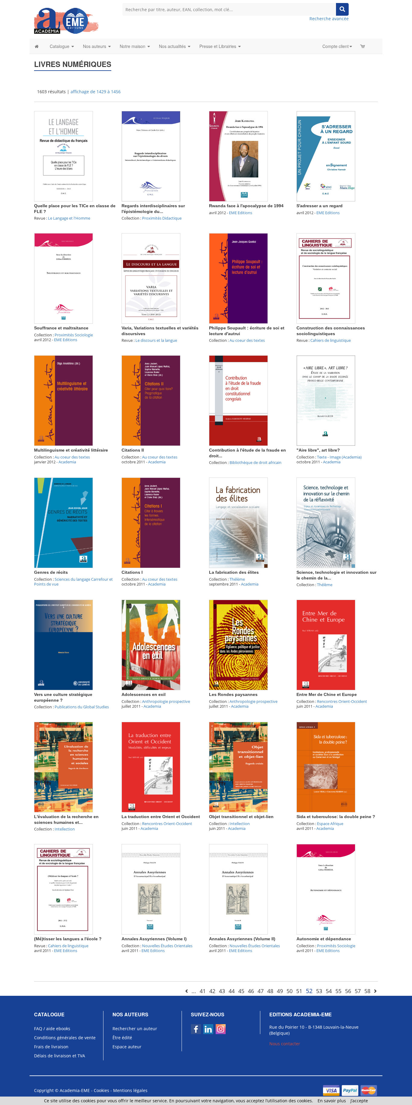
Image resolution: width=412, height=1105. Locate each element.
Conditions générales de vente (65, 1037)
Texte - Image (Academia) (339, 457)
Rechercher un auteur (135, 1028)
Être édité (122, 1037)
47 (261, 991)
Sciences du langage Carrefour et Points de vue (73, 581)
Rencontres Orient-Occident (342, 701)
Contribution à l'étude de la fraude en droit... (247, 453)
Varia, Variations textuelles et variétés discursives (160, 330)
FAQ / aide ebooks (52, 1028)
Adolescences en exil (144, 694)
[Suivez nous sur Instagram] (221, 1029)
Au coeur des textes (247, 340)
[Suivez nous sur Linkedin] (208, 1029)
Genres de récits (51, 572)
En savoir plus (332, 1100)
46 (251, 991)
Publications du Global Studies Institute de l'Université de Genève (71, 709)
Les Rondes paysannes (233, 694)
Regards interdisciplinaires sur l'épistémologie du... (153, 208)
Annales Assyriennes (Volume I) (154, 938)
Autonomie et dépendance (323, 938)
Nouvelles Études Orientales (167, 945)
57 (358, 991)
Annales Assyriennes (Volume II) (242, 938)
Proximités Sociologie (74, 335)
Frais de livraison (51, 1046)
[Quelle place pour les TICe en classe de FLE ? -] (63, 156)
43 (222, 991)
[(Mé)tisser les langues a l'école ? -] (63, 889)
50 (290, 991)
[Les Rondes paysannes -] (238, 644)
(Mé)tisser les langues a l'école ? (68, 938)
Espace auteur (127, 1046)
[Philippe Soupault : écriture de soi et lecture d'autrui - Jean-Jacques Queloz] (238, 278)
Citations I (132, 572)
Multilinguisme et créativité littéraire (71, 450)
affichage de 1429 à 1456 (96, 91)
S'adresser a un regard (319, 205)
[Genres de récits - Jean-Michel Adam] (63, 522)
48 (270, 991)
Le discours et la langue (156, 340)
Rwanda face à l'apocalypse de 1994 (246, 205)
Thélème (237, 579)
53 (319, 991)
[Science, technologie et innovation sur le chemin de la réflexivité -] (325, 522)
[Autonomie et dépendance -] (325, 889)
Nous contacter (284, 1043)
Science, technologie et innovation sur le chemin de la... (336, 575)
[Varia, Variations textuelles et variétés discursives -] (151, 278)
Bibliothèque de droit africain (255, 462)
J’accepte (359, 1100)
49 (280, 991)
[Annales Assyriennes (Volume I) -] (151, 889)
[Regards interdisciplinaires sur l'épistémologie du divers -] (151, 156)
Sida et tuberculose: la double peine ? (335, 816)
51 (299, 991)
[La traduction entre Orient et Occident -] (151, 767)
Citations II (133, 450)
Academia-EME (75, 1090)
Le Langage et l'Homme (69, 218)
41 (203, 991)
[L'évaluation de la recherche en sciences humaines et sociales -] (63, 767)
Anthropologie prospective (166, 701)
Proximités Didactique (162, 218)
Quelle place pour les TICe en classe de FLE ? (75, 208)
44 (232, 991)
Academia (67, 462)
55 (338, 991)
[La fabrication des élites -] (238, 522)
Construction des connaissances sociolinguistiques (330, 330)
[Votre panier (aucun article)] (363, 46)
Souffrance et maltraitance (61, 327)
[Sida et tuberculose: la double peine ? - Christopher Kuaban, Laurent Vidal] (325, 767)
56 (348, 991)
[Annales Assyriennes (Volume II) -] (238, 889)
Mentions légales (130, 1090)
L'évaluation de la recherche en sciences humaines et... (66, 819)
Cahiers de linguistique (330, 340)
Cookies (101, 1090)
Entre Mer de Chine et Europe (326, 694)
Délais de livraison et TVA (59, 1056)
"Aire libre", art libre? (318, 450)
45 (241, 991)
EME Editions (240, 212)
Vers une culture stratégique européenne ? (63, 697)
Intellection (65, 829)
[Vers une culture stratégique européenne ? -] (63, 644)
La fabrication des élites (234, 572)
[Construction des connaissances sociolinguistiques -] (325, 278)
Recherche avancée (329, 18)
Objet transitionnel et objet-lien (241, 816)
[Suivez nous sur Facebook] (196, 1029)
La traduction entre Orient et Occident (161, 816)
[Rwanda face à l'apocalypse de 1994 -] (238, 156)
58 (367, 991)
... (194, 991)
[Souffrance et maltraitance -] (63, 278)
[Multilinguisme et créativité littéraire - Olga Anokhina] (63, 400)
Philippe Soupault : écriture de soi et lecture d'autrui (246, 330)
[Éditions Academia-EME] (66, 20)
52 (309, 991)
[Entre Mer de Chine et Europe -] (325, 644)
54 (329, 991)
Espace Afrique (330, 823)
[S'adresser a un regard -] (325, 156)
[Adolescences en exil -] (151, 644)
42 (212, 991)
